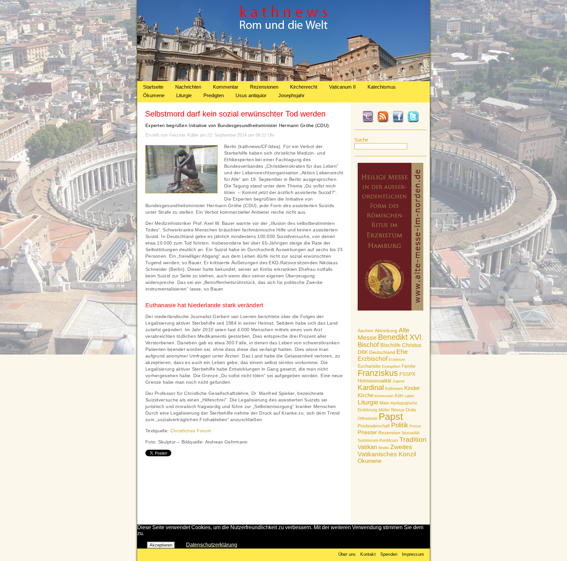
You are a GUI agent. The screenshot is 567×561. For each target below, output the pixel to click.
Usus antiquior (251, 95)
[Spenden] (368, 121)
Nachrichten (188, 87)
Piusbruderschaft (374, 425)
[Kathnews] (283, 79)
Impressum (413, 554)
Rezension (389, 432)
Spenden (388, 554)
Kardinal (371, 387)
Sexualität (410, 433)
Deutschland (382, 352)
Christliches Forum (190, 430)
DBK (363, 352)
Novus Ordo (403, 409)
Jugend (398, 381)
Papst (391, 416)
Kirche (365, 395)
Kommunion (384, 396)
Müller (384, 410)
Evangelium (391, 366)
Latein (409, 396)
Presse (415, 426)
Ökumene (153, 95)
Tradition (413, 439)
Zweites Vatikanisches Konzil (387, 450)
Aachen (365, 330)
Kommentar (225, 87)
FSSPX (407, 374)
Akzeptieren (161, 545)
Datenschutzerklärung (211, 545)
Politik (399, 425)
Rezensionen (264, 87)
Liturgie (184, 95)
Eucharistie (369, 366)
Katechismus (382, 87)
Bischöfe (390, 345)
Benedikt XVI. (400, 337)
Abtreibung (386, 330)
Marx (384, 403)
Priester (367, 432)
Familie (408, 366)
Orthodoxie (367, 418)
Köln (399, 395)
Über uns (347, 554)
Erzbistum (397, 359)
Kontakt (367, 554)
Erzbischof (373, 358)
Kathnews (394, 389)
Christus (411, 345)
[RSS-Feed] (383, 121)
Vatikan (367, 446)
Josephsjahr (291, 95)
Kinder (412, 388)
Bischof (368, 344)
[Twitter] (413, 121)
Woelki (383, 448)
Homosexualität (374, 380)
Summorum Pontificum (378, 440)
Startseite (153, 87)
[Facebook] (398, 121)
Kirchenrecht (303, 87)
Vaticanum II (342, 87)
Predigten (213, 95)
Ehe (402, 351)
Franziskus (378, 373)
